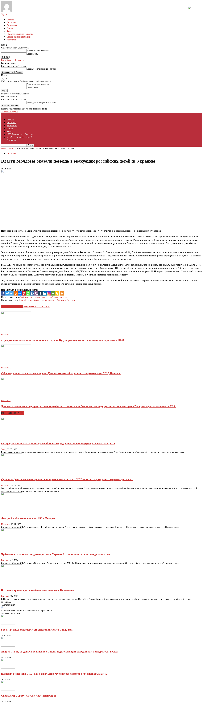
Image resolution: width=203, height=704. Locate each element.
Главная (10, 19)
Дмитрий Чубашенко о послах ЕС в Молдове (28, 518)
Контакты (11, 39)
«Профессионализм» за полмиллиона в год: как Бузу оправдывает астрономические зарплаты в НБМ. (63, 340)
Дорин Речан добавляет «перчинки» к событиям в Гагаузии (47, 299)
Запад (9, 30)
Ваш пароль (32, 53)
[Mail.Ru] (32, 293)
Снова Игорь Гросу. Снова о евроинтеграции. (28, 695)
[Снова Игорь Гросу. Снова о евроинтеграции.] (8, 689)
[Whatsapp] (28, 293)
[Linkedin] (45, 293)
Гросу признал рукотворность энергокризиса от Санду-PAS (37, 629)
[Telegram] (7, 293)
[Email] (53, 293)
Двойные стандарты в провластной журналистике (43, 297)
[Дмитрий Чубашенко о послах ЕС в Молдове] (11, 512)
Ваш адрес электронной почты (41, 68)
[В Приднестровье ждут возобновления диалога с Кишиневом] (11, 584)
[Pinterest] (24, 293)
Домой (3, 148)
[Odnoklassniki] (16, 293)
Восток (10, 28)
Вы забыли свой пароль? (12, 60)
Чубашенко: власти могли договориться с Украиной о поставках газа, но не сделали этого (55, 554)
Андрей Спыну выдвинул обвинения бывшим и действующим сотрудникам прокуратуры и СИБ (59, 651)
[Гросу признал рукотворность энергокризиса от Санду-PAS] (8, 623)
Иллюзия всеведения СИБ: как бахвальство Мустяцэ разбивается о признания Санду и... (54, 673)
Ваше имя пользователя (38, 50)
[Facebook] (3, 293)
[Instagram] (49, 293)
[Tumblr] (40, 293)
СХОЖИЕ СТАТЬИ (12, 306)
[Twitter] (11, 293)
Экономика (12, 25)
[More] (61, 293)
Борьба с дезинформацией (19, 36)
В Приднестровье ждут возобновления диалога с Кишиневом (37, 590)
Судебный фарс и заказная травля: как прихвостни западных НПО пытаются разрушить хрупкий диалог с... (67, 479)
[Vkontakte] (20, 293)
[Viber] (36, 293)
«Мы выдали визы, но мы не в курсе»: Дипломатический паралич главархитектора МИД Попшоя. (61, 373)
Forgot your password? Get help (15, 93)
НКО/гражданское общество (20, 33)
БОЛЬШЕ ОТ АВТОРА (36, 306)
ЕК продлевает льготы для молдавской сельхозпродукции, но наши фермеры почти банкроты (58, 443)
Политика (11, 22)
